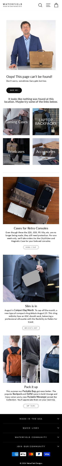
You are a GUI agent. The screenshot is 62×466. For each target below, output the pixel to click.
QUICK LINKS (31, 428)
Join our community (31, 446)
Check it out (31, 247)
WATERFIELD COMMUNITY (31, 437)
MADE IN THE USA (31, 419)
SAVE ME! (14, 90)
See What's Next (31, 328)
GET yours (31, 405)
